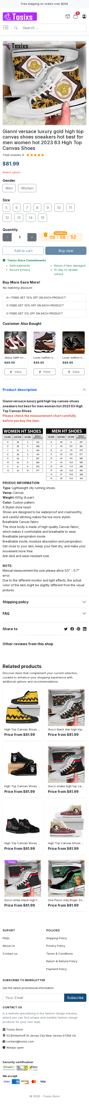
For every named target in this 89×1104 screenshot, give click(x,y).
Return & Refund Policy (61, 961)
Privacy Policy (55, 945)
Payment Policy (56, 969)
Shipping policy (16, 602)
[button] (7, 28)
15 (42, 217)
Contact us (10, 953)
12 (7, 217)
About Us (9, 945)
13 (19, 217)
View (17, 372)
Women (27, 188)
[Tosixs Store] (20, 16)
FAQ (6, 613)
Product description (20, 389)
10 (59, 207)
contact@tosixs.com (20, 1041)
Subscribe (75, 997)
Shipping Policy (56, 938)
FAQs (6, 938)
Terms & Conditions (59, 953)
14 (31, 217)
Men (9, 188)
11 (70, 207)
